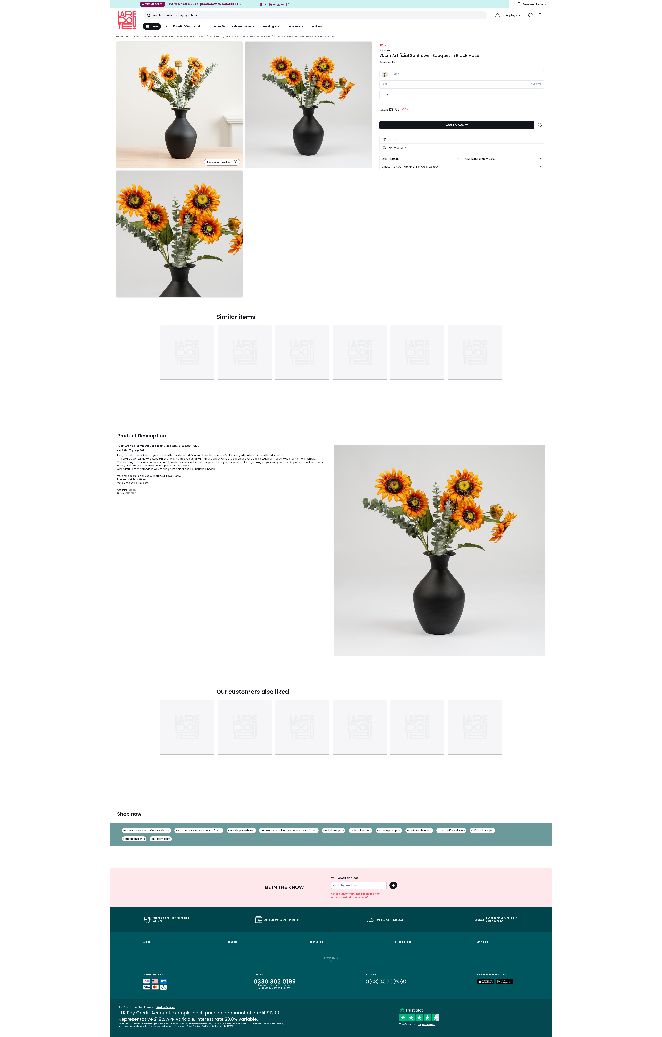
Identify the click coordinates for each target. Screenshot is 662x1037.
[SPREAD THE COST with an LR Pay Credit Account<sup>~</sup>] (540, 167)
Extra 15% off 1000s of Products (186, 26)
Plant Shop (215, 36)
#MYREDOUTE (484, 942)
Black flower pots (333, 830)
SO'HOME (385, 50)
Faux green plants (134, 839)
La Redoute (123, 36)
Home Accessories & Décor (151, 36)
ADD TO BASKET (457, 125)
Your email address (344, 878)
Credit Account (402, 942)
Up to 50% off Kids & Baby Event (234, 26)
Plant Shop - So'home (241, 830)
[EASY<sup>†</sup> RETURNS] (458, 159)
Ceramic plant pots (389, 830)
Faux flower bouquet (419, 830)
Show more (331, 957)
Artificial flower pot (482, 830)
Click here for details (165, 1007)
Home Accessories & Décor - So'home (146, 830)
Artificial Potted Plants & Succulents (247, 36)
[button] (540, 15)
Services (232, 942)
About (146, 942)
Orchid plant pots (360, 830)
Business (317, 26)
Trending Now (271, 26)
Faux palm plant (160, 839)
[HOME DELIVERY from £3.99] (540, 159)
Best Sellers (295, 26)
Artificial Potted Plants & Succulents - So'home (289, 830)
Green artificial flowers (451, 830)
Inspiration (316, 942)
